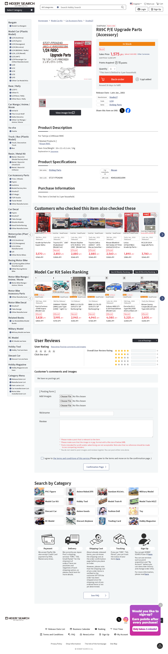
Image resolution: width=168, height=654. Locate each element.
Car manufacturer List (20, 388)
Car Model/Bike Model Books (20, 322)
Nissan (114, 170)
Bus (13, 148)
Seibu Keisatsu (17, 117)
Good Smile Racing (19, 225)
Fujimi (14, 182)
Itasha (14, 131)
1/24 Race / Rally (18, 96)
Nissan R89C (44, 143)
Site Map (113, 644)
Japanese (54, 151)
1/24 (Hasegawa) (18, 44)
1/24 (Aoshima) (17, 38)
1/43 (13, 77)
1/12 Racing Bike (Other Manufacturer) (21, 264)
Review (43, 421)
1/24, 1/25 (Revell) (18, 53)
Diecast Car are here (20, 359)
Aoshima (15, 185)
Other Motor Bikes (19, 255)
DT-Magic (15, 194)
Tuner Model (17, 200)
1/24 (111, 100)
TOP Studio (16, 197)
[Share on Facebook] (128, 110)
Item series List (18, 385)
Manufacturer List (19, 382)
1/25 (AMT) (16, 56)
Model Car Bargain (19, 26)
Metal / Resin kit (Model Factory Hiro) (20, 158)
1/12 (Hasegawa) (18, 243)
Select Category (14, 9)
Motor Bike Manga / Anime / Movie (19, 284)
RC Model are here (19, 341)
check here (72, 572)
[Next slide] (162, 234)
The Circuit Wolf (18, 114)
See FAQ (95, 595)
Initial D (15, 110)
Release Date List (19, 379)
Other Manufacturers (20, 204)
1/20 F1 (14, 89)
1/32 (13, 74)
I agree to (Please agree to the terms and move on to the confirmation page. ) (98, 458)
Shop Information (73, 644)
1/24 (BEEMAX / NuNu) (20, 50)
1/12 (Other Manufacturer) (17, 247)
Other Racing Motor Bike (19, 270)
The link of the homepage (95, 644)
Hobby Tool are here (19, 350)
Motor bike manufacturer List (19, 392)
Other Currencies (143, 54)
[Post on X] (122, 110)
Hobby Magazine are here (20, 368)
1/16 (13, 71)
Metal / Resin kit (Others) (18, 168)
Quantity (103, 68)
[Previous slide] (30, 234)
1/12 (13, 68)
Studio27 (15, 191)
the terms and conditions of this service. (71, 458)
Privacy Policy (56, 644)
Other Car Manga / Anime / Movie (19, 121)
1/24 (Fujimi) (17, 41)
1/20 (13, 65)
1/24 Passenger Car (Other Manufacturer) (20, 60)
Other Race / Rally (19, 99)
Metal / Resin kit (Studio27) (18, 163)
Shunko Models (18, 222)
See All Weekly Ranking (120, 272)
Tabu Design (17, 219)
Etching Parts (115, 104)
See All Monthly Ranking (145, 272)
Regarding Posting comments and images (68, 346)
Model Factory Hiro (19, 188)
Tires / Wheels (17, 179)
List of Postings (144, 340)
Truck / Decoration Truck (19, 143)
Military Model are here (21, 332)
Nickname (44, 412)
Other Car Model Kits (20, 80)
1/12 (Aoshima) (17, 240)
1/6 (13, 251)
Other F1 (15, 92)
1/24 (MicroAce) (18, 47)
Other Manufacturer (19, 297)
